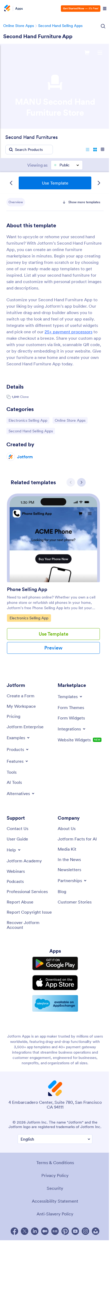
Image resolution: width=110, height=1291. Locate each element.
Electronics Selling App (27, 420)
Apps (19, 8)
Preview (53, 648)
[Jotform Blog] (55, 1231)
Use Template (55, 183)
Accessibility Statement (55, 1201)
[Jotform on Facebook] (14, 1231)
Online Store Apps (18, 25)
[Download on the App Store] (55, 982)
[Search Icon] (103, 26)
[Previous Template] (11, 183)
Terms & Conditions (55, 1162)
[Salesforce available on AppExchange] (55, 1003)
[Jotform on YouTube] (75, 1231)
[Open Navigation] (104, 8)
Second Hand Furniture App (37, 36)
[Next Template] (98, 183)
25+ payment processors (68, 331)
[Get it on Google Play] (55, 963)
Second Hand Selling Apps (60, 25)
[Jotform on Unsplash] (95, 1231)
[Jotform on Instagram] (85, 1231)
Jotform (25, 456)
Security (55, 1188)
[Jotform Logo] (6, 8)
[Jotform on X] (24, 1231)
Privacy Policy (55, 1175)
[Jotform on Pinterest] (65, 1231)
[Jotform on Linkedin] (34, 1231)
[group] (53, 578)
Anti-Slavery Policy (55, 1213)
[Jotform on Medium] (45, 1231)
